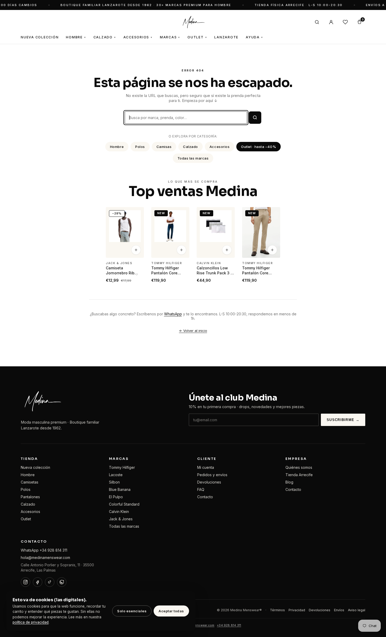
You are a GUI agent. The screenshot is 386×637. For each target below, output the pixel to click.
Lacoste (116, 474)
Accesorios (138, 37)
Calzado (104, 37)
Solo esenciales (132, 611)
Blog (289, 482)
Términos (277, 610)
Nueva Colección (40, 37)
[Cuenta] (331, 22)
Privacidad (297, 610)
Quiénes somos (298, 467)
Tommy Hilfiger (122, 467)
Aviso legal (356, 610)
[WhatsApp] (61, 582)
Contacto (205, 497)
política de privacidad (31, 622)
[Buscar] (317, 22)
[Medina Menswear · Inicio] (193, 22)
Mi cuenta (205, 467)
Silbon (114, 482)
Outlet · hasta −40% (258, 147)
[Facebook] (37, 582)
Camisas (164, 147)
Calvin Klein (119, 511)
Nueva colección (35, 467)
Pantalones (30, 497)
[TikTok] (49, 582)
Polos (140, 147)
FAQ (200, 489)
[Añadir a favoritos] (136, 213)
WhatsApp (173, 314)
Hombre (76, 37)
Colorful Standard (124, 504)
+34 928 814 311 (229, 625)
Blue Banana (120, 489)
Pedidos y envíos (212, 474)
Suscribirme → (343, 420)
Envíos (339, 610)
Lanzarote (226, 37)
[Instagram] (25, 582)
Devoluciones (209, 482)
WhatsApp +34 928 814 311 (44, 550)
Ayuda (254, 37)
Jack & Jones (121, 519)
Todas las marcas (193, 158)
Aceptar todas (171, 611)
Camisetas (29, 482)
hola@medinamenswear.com (45, 557)
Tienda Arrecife (299, 474)
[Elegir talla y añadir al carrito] (136, 250)
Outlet (197, 37)
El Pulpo (116, 497)
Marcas (170, 37)
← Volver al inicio (193, 330)
